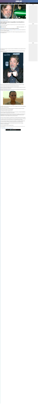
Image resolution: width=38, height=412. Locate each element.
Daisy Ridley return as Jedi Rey (10, 90)
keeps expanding (10, 29)
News (9, 3)
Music (12, 3)
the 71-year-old (17, 29)
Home (1, 19)
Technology (15, 3)
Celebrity (24, 3)
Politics (28, 3)
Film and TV (20, 3)
